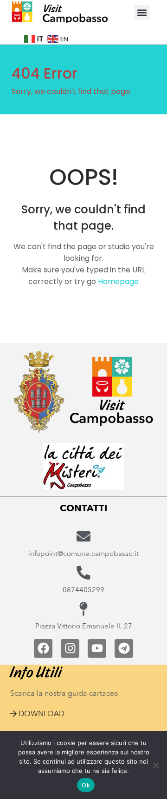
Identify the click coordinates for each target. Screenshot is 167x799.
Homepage (118, 281)
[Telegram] (124, 648)
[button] (142, 12)
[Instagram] (70, 648)
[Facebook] (43, 648)
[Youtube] (97, 648)
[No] (155, 765)
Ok (86, 785)
